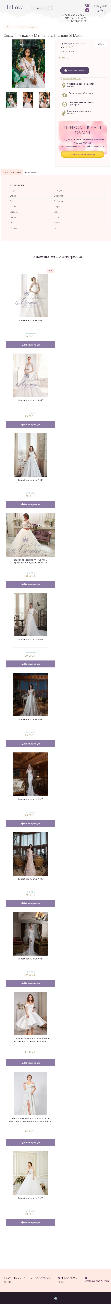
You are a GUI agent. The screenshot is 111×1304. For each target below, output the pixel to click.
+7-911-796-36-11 (43, 1278)
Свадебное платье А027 (30, 958)
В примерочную (76, 70)
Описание (30, 172)
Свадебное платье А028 (30, 879)
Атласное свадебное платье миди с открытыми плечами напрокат (30, 1040)
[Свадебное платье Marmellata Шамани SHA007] (28, 64)
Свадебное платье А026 (30, 1198)
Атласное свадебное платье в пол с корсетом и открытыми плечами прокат (30, 1120)
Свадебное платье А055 (30, 400)
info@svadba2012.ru (97, 1281)
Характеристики (12, 172)
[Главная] (7, 27)
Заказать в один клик (72, 78)
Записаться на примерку (82, 154)
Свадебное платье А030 (30, 719)
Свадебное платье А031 (30, 639)
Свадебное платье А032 (30, 480)
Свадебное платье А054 (30, 320)
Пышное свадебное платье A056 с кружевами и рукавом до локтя (31, 561)
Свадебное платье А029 (30, 799)
